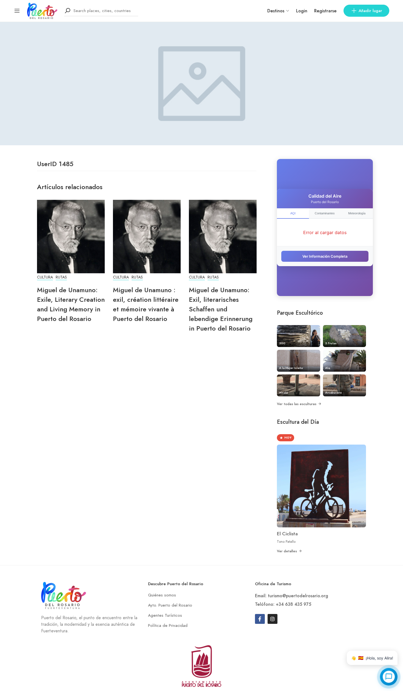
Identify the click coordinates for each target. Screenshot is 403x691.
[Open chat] (389, 677)
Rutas (61, 277)
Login (301, 11)
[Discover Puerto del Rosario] (42, 10)
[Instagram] (272, 619)
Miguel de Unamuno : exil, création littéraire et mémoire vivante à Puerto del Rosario (145, 304)
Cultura (45, 277)
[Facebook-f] (260, 619)
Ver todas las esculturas (296, 403)
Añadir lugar (370, 11)
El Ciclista (287, 533)
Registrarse (325, 11)
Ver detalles (287, 551)
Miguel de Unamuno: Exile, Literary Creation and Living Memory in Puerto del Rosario (71, 304)
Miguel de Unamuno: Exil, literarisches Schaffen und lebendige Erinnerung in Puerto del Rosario (220, 309)
